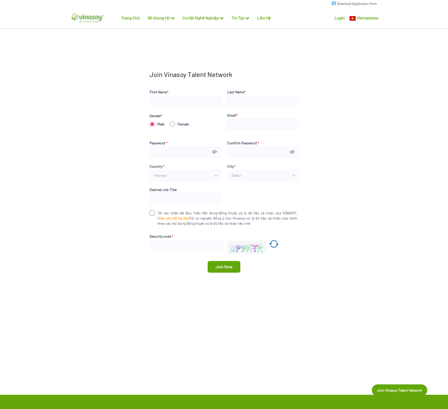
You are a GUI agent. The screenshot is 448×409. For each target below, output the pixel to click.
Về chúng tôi (159, 17)
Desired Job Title (163, 189)
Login (339, 17)
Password (158, 143)
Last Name (236, 92)
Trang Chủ (130, 17)
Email (232, 115)
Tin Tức (238, 17)
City (231, 166)
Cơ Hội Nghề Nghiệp (201, 17)
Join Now (224, 266)
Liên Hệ (264, 17)
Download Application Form (357, 4)
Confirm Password (243, 143)
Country (157, 166)
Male (160, 124)
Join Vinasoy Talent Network (399, 390)
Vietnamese (368, 17)
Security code (161, 236)
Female (183, 124)
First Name (159, 92)
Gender (156, 116)
